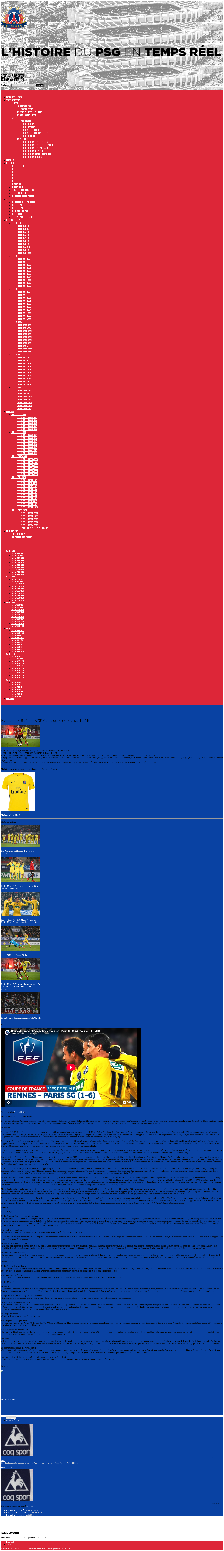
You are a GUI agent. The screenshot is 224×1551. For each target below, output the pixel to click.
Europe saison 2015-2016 (27, 495)
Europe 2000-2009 (19, 456)
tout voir (29, 1506)
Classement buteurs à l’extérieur (31, 157)
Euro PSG (10, 411)
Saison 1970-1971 (23, 225)
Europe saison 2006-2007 (27, 471)
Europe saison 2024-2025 (27, 525)
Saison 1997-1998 (24, 312)
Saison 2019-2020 (24, 384)
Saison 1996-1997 (24, 309)
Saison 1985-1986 (24, 273)
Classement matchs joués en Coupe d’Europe (35, 133)
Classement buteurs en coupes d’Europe (34, 142)
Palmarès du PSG (24, 106)
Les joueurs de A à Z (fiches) (23, 202)
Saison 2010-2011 (24, 357)
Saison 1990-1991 (24, 291)
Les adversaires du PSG (26, 115)
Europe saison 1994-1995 (27, 441)
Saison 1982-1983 (24, 264)
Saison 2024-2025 (24, 402)
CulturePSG (19, 1112)
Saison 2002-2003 (24, 330)
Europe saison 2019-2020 (27, 507)
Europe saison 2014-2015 (27, 492)
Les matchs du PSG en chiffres (29, 112)
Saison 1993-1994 (24, 300)
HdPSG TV (10, 160)
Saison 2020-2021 (24, 390)
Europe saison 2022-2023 (27, 519)
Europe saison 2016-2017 (27, 498)
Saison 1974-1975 (23, 237)
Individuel (15, 118)
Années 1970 (16, 222)
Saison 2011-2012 (24, 360)
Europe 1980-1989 (18, 414)
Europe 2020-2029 (19, 510)
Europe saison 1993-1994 (27, 438)
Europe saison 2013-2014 (27, 489)
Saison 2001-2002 (24, 327)
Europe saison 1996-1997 (27, 447)
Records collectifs (25, 109)
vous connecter (17, 1537)
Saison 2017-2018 (24, 378)
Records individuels (25, 121)
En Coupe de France (19, 184)
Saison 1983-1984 (24, 267)
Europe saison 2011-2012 (27, 483)
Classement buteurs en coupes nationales (35, 145)
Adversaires (10, 698)
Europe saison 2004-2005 (27, 468)
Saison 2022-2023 (24, 396)
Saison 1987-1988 (24, 279)
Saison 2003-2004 (24, 333)
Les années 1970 (17, 166)
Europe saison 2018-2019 (27, 504)
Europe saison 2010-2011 (27, 480)
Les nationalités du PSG (21, 213)
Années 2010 (16, 354)
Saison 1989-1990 (24, 285)
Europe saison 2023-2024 (27, 522)
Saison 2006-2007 (24, 342)
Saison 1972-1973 (23, 231)
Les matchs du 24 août (15, 1510)
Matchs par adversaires (21, 537)
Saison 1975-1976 (23, 240)
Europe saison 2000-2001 (27, 459)
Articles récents (12, 1420)
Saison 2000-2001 (24, 324)
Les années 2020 (18, 181)
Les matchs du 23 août (15, 1515)
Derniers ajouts (18, 534)
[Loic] (17, 1455)
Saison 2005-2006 (24, 339)
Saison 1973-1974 (23, 234)
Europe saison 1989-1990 (27, 429)
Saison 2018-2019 (24, 381)
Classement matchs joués (28, 130)
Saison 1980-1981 (24, 258)
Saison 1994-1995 (24, 303)
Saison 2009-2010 (24, 351)
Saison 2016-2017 (24, 375)
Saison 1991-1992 (24, 294)
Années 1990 (16, 288)
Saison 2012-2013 (24, 363)
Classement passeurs (26, 127)
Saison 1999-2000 (24, 318)
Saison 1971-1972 (23, 228)
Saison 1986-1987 (24, 276)
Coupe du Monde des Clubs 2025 (35, 528)
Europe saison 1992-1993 (27, 435)
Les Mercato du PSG (19, 210)
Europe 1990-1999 (18, 432)
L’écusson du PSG (18, 193)
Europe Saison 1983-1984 (27, 420)
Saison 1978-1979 (23, 249)
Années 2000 (16, 321)
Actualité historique (15, 97)
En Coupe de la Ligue (19, 187)
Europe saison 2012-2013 (27, 486)
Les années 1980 (18, 169)
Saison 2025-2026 (24, 405)
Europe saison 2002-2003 (27, 465)
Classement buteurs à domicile (30, 151)
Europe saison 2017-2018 (27, 501)
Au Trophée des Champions (22, 190)
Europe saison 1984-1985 (27, 423)
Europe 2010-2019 (18, 477)
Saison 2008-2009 (24, 348)
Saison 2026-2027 (24, 408)
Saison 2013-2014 (24, 366)
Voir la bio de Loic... (9, 1468)
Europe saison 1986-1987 (27, 426)
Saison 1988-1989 (24, 282)
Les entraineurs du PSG (21, 205)
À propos (11, 1418)
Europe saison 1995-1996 (27, 444)
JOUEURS (9, 199)
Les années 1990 (18, 172)
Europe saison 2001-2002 (27, 462)
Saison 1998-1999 (24, 315)
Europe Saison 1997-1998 (27, 450)
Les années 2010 (18, 178)
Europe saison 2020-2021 (27, 513)
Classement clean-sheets (28, 136)
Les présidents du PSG (20, 207)
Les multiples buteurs (26, 139)
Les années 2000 (18, 175)
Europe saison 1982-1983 (27, 417)
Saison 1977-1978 (23, 246)
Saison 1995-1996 (24, 306)
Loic (3, 1461)
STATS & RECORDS (13, 100)
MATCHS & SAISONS (13, 219)
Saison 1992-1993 (24, 297)
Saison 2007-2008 (24, 345)
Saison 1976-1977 (23, 243)
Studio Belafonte (63, 1549)
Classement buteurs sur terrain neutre (34, 154)
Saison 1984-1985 (24, 270)
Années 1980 (16, 255)
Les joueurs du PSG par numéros (25, 196)
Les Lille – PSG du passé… (17, 1513)
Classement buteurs (25, 124)
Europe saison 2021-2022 (27, 516)
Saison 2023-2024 (24, 399)
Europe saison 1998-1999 (27, 453)
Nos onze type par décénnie (22, 216)
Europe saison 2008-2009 (27, 474)
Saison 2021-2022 (24, 393)
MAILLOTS (10, 163)
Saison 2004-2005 (24, 336)
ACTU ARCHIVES (12, 531)
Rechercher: (6, 85)
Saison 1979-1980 (24, 252)
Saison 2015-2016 (24, 372)
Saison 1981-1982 (24, 261)
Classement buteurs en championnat (32, 148)
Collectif (15, 103)
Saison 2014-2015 (24, 369)
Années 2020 (16, 387)
